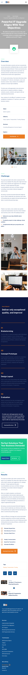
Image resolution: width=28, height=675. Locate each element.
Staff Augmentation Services (8, 631)
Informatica (4, 655)
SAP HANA (4, 649)
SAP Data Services (6, 653)
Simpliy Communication (10, 539)
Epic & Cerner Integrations (7, 651)
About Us (4, 668)
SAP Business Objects (6, 640)
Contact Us (4, 670)
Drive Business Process (10, 530)
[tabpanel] (14, 156)
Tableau (4, 642)
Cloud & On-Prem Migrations (8, 625)
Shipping (5, 567)
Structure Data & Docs (9, 533)
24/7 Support (5, 627)
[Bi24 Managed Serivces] (7, 2)
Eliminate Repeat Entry (9, 528)
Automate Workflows (9, 544)
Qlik (3, 647)
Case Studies (15, 16)
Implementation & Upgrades (8, 623)
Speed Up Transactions (9, 542)
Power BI (4, 645)
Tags (4, 564)
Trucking (16, 567)
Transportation (10, 567)
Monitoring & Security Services (8, 629)
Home (8, 16)
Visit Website (13, 136)
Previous (10, 580)
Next (9, 591)
